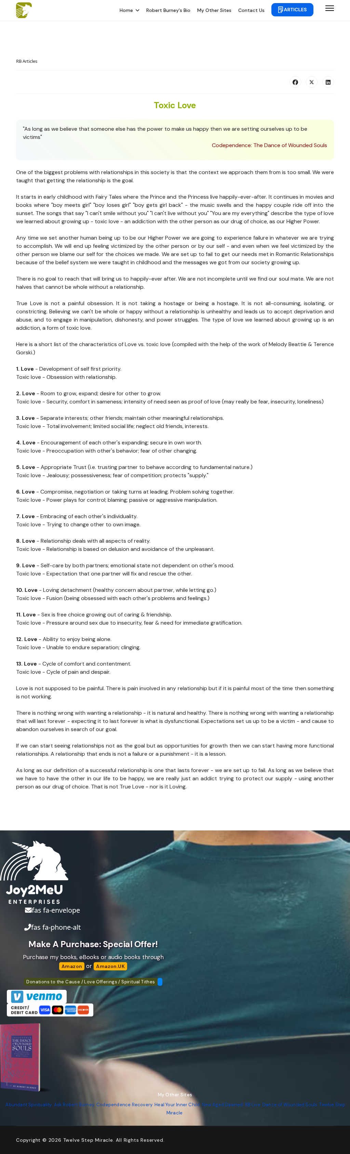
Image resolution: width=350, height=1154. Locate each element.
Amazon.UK (110, 966)
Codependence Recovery (124, 1105)
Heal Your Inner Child (177, 1105)
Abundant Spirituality (28, 1105)
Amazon (72, 966)
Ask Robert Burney (74, 1105)
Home (126, 10)
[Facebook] (295, 82)
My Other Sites (214, 10)
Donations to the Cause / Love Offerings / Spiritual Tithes (90, 982)
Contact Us (251, 10)
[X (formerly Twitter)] (312, 82)
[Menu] (329, 10)
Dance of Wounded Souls (289, 1105)
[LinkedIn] (328, 82)
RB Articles (26, 61)
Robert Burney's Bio (168, 10)
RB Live (252, 1105)
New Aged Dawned (222, 1105)
